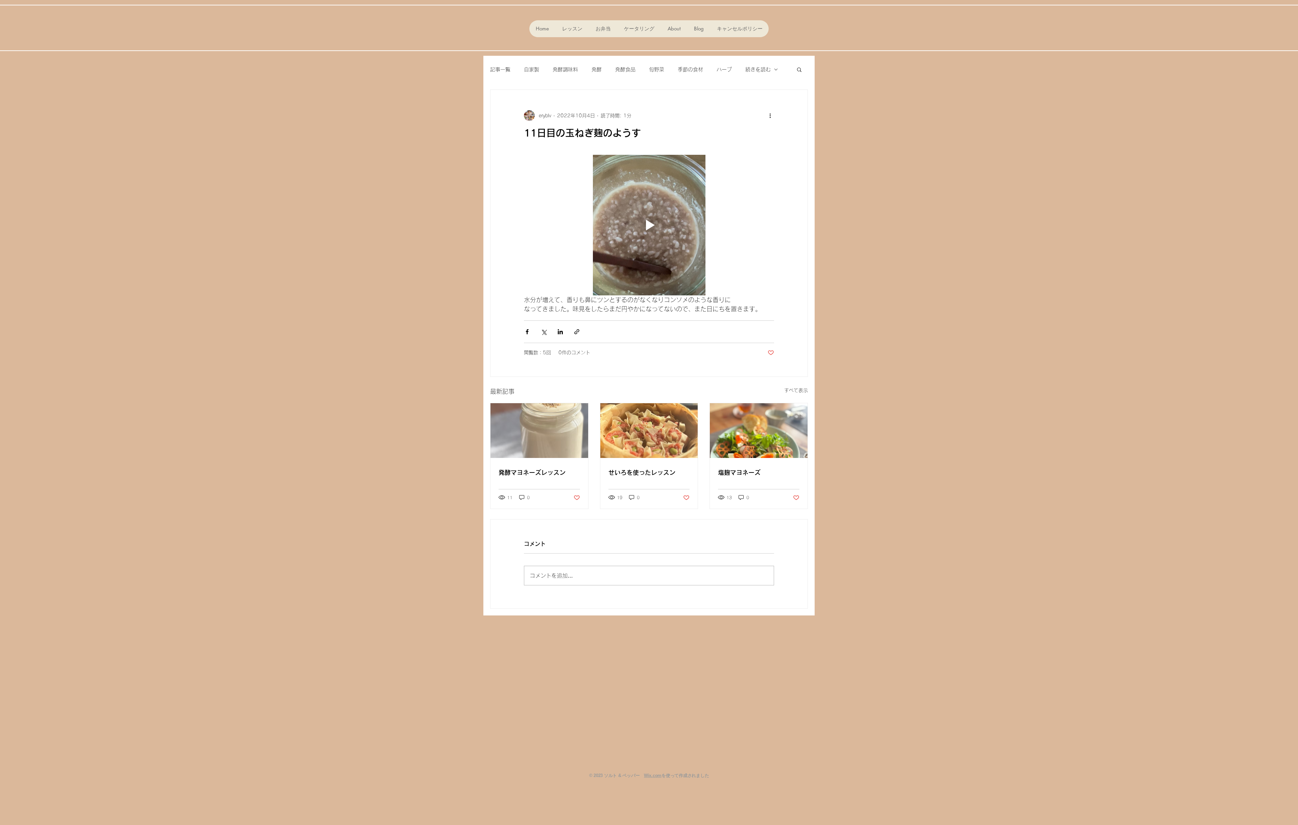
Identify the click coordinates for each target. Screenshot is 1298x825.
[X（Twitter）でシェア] (543, 332)
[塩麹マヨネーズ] (759, 430)
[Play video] (649, 225)
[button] (799, 69)
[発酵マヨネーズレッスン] (539, 430)
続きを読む (758, 69)
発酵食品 (625, 69)
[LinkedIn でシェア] (560, 332)
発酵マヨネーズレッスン (532, 472)
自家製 (531, 69)
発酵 (597, 69)
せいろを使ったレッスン (641, 472)
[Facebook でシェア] (527, 332)
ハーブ (724, 69)
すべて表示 (796, 390)
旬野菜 (656, 69)
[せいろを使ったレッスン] (649, 430)
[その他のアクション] (770, 116)
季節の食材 (690, 69)
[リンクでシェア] (577, 332)
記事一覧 (500, 69)
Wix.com (653, 775)
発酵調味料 (565, 69)
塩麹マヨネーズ (739, 472)
